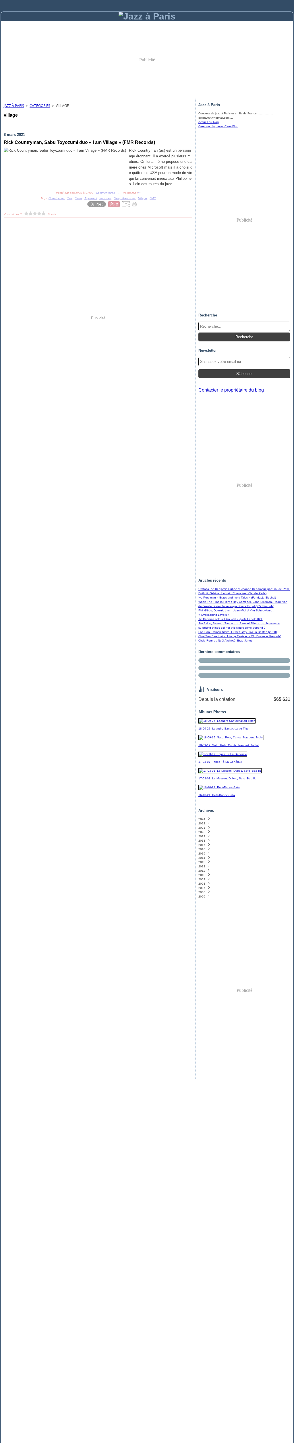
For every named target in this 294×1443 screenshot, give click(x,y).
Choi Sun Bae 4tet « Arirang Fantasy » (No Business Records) (239, 636)
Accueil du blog (208, 122)
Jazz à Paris (14, 105)
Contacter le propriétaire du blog (231, 390)
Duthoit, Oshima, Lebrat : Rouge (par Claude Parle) (232, 593)
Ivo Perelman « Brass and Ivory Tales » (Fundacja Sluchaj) (237, 597)
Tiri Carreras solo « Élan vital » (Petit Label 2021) (230, 619)
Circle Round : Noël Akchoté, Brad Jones (225, 640)
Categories (40, 105)
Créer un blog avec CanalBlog (218, 126)
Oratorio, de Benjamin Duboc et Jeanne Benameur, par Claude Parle (244, 589)
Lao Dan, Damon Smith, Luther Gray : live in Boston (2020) (237, 631)
